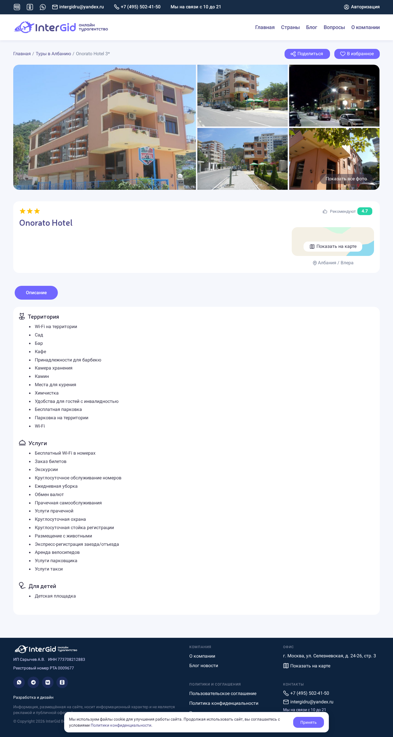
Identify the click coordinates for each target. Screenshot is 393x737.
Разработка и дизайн (33, 697)
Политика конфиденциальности (223, 703)
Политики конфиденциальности (121, 725)
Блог (311, 27)
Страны (290, 27)
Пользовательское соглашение (222, 693)
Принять (308, 722)
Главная (265, 27)
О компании (365, 27)
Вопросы (334, 27)
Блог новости (203, 665)
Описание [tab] (36, 292)
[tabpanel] (196, 461)
